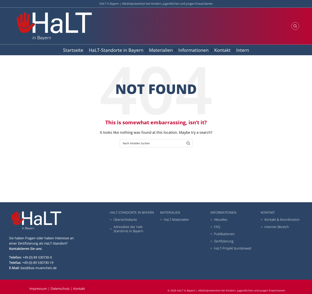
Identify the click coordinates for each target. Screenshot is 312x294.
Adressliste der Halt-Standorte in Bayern (128, 229)
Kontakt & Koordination (282, 219)
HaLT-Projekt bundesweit (232, 248)
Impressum (38, 288)
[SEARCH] (188, 143)
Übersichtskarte (125, 219)
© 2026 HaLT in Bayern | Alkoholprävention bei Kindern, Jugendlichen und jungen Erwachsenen (226, 290)
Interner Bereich (276, 227)
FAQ (217, 227)
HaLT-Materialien (176, 219)
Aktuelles (220, 219)
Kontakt (79, 288)
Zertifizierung (223, 241)
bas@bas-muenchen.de (39, 268)
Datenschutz (60, 288)
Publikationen (224, 234)
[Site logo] (54, 25)
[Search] (295, 26)
